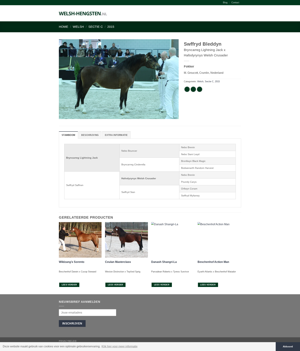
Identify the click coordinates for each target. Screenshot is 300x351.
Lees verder (69, 285)
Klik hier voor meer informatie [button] (120, 346)
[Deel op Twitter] (193, 89)
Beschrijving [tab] (90, 135)
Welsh (78, 26)
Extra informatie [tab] (116, 135)
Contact (235, 2)
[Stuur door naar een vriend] (199, 89)
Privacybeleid (68, 341)
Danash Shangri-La (164, 261)
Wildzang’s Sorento (71, 261)
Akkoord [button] (288, 346)
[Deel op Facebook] (187, 89)
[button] (239, 14)
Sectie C (95, 26)
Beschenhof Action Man (213, 261)
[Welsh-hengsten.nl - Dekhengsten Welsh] (83, 13)
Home (63, 26)
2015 (110, 26)
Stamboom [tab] (68, 135)
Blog (225, 2)
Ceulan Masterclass (118, 261)
